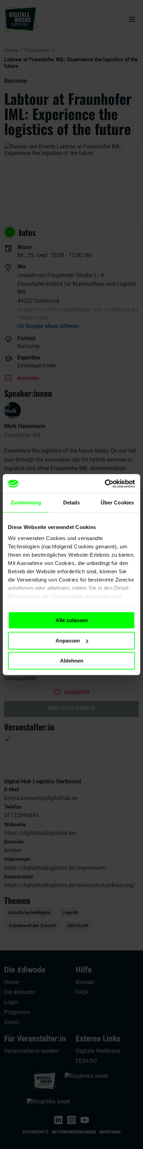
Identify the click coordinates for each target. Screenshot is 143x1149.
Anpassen (68, 641)
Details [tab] (71, 502)
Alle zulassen (72, 620)
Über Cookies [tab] (117, 502)
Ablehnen (71, 661)
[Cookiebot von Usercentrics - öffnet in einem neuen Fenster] (104, 483)
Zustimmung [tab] (25, 502)
